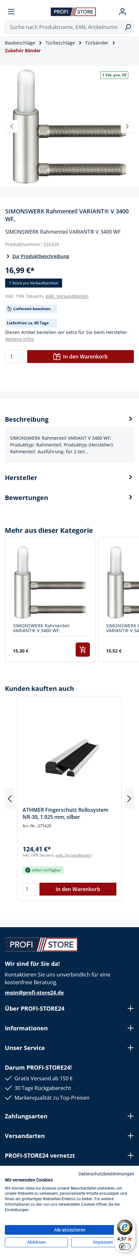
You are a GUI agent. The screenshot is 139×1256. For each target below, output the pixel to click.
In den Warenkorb (85, 356)
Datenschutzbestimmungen (106, 1173)
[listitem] (50, 599)
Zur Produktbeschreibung (40, 256)
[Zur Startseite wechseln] (73, 11)
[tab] (69, 438)
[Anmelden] (122, 11)
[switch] (125, 1246)
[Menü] (11, 11)
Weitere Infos (19, 339)
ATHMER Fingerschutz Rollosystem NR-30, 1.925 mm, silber (65, 813)
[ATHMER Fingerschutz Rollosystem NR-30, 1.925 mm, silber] (69, 753)
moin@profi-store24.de (34, 992)
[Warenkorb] (131, 11)
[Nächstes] (127, 126)
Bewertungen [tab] (26, 497)
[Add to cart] (83, 650)
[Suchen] (128, 27)
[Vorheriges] (11, 126)
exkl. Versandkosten (67, 296)
